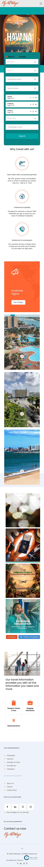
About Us (10, 783)
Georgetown (11, 765)
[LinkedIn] (21, 863)
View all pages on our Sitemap (17, 812)
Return (11, 57)
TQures (19, 860)
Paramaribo (11, 755)
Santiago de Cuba (13, 762)
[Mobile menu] (41, 3)
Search (22, 136)
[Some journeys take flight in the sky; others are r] (23, 581)
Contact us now (15, 829)
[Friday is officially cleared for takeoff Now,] (23, 510)
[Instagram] (24, 863)
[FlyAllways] (10, 3)
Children (10, 104)
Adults (10, 97)
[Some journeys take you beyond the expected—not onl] (23, 616)
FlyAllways (17, 854)
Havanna (10, 759)
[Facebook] (17, 863)
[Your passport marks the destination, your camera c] (23, 545)
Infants (10, 111)
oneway (22, 57)
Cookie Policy (12, 790)
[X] (27, 863)
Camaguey (11, 769)
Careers (10, 787)
